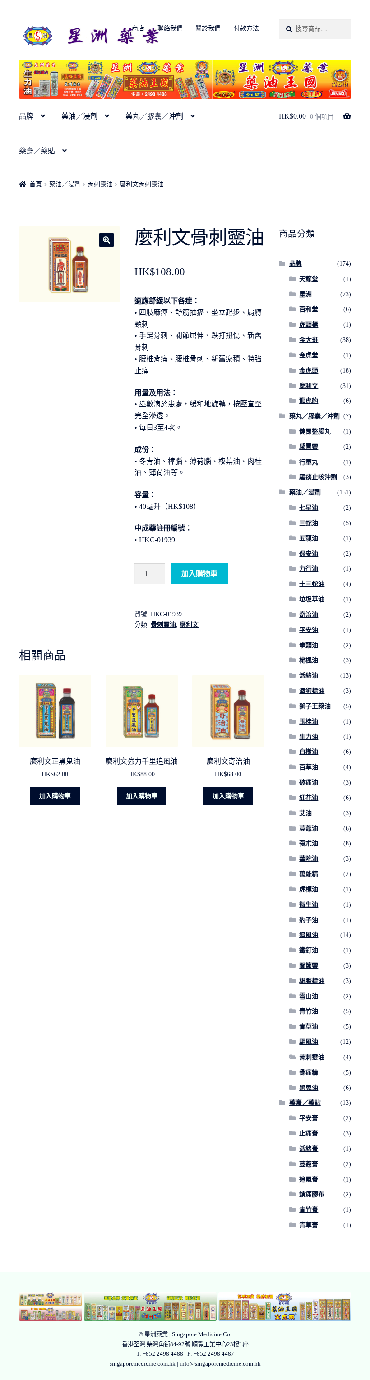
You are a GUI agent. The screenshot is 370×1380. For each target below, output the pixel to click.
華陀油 (308, 858)
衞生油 (308, 904)
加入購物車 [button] (55, 796)
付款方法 (246, 28)
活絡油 (308, 675)
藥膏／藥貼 (37, 151)
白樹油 (308, 751)
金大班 (308, 340)
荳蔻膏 (308, 1164)
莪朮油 (308, 843)
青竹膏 (308, 1209)
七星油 (308, 507)
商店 (138, 28)
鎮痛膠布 (311, 1194)
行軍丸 (308, 462)
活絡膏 (308, 1148)
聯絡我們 (170, 28)
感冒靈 (308, 446)
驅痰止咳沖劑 (318, 477)
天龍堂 (308, 279)
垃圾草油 (311, 599)
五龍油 (308, 538)
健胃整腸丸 (315, 431)
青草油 (308, 1026)
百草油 (308, 767)
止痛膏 (308, 1133)
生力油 (308, 737)
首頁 (35, 184)
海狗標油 (311, 691)
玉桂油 (308, 721)
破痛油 (308, 782)
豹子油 (308, 920)
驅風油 (308, 1041)
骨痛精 (308, 1072)
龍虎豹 (308, 400)
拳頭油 (308, 645)
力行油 (308, 568)
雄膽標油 (311, 981)
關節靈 (308, 965)
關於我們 (208, 28)
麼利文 (189, 624)
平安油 (308, 630)
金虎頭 (308, 370)
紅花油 (308, 797)
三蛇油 (308, 523)
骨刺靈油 (100, 184)
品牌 (26, 116)
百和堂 (308, 309)
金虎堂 (308, 355)
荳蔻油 (308, 828)
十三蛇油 (311, 584)
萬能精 (308, 874)
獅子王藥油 (315, 706)
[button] (106, 240)
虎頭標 (308, 324)
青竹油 (308, 1011)
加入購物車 (199, 573)
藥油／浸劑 (79, 116)
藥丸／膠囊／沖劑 (154, 116)
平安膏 (308, 1118)
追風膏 (308, 1179)
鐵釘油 (308, 950)
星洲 (305, 294)
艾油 (305, 813)
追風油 (308, 935)
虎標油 (308, 889)
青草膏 (308, 1225)
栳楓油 (308, 660)
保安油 (308, 553)
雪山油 (308, 996)
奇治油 (308, 614)
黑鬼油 (308, 1088)
